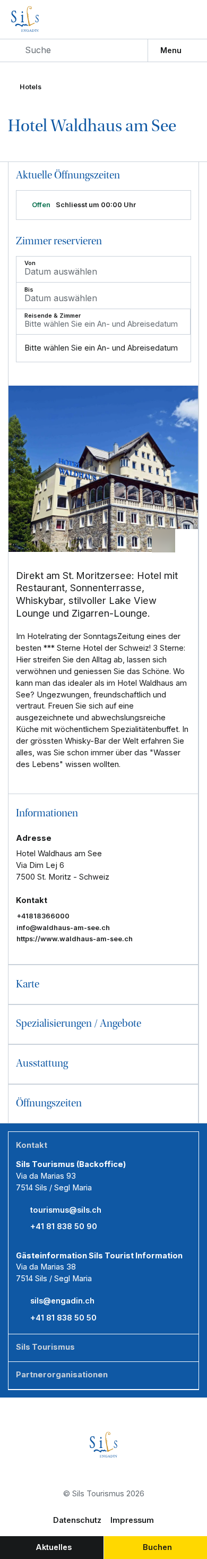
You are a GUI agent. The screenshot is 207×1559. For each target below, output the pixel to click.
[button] (103, 813)
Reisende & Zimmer (52, 316)
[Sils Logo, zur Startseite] (45, 19)
